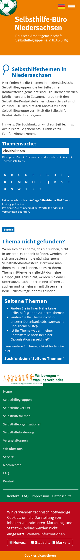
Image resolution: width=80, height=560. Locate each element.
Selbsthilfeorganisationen (22, 424)
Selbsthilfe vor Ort (16, 408)
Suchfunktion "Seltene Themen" (34, 358)
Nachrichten (12, 465)
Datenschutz (61, 496)
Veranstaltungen (15, 440)
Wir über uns (13, 448)
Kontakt (8, 481)
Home (7, 391)
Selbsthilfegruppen (17, 399)
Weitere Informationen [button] (46, 534)
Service (8, 457)
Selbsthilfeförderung (18, 432)
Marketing (64, 542)
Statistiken (42, 542)
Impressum (40, 496)
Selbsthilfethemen (16, 416)
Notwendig (21, 542)
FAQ (6, 473)
